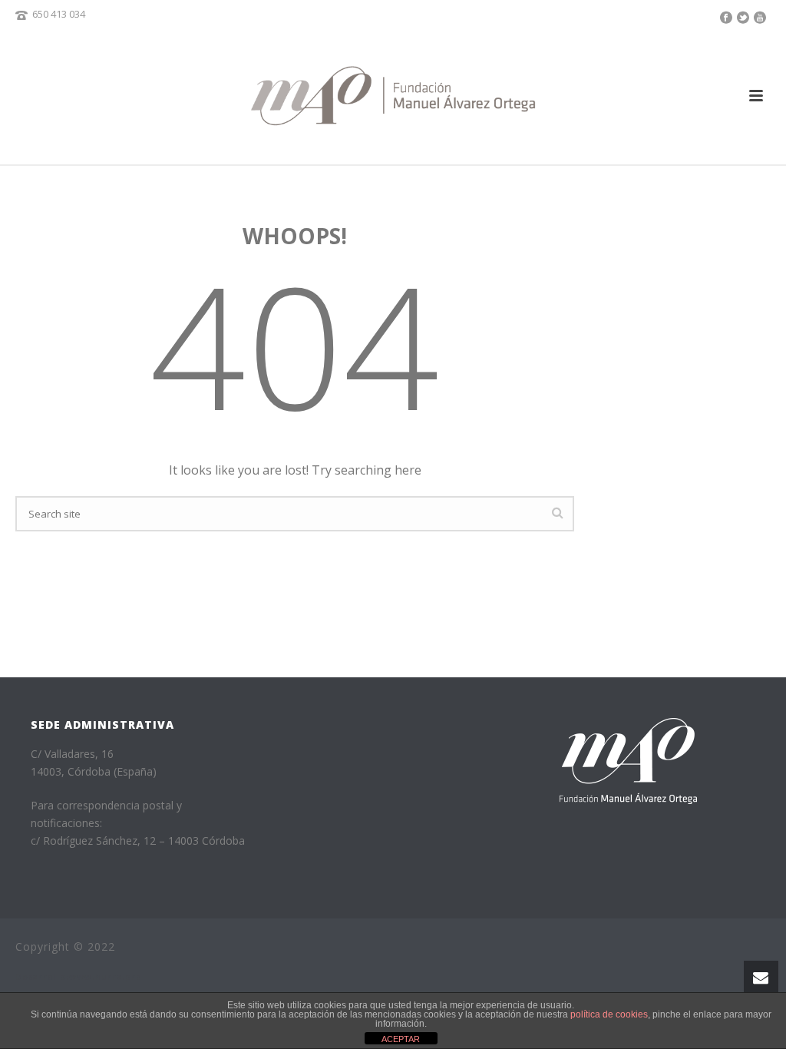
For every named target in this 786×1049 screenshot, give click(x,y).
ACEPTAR (400, 1039)
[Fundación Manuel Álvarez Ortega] (393, 95)
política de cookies (609, 1014)
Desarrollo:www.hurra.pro (78, 976)
